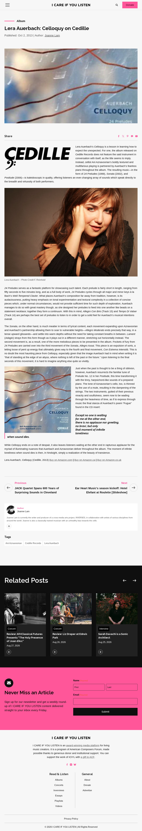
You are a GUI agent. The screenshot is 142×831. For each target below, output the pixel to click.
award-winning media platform (82, 745)
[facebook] (67, 764)
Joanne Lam (52, 35)
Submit (105, 711)
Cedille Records (33, 543)
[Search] (116, 5)
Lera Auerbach (51, 543)
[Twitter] (123, 136)
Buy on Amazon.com (60, 460)
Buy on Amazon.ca (84, 460)
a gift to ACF (87, 757)
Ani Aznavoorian (14, 543)
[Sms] (132, 136)
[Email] (136, 136)
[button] (7, 5)
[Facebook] (119, 136)
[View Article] (25, 624)
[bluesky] (75, 764)
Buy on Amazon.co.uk (109, 460)
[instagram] (71, 764)
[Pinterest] (127, 136)
